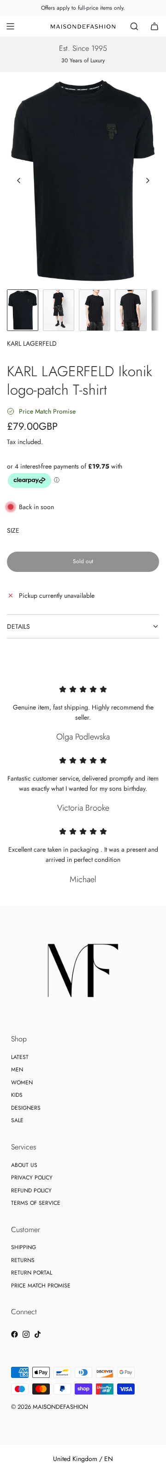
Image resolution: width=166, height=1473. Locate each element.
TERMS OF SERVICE (35, 1203)
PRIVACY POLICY (32, 1177)
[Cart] (154, 26)
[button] (19, 180)
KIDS (17, 1095)
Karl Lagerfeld (32, 343)
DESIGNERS (26, 1108)
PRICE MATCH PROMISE (41, 1285)
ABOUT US (24, 1165)
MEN (17, 1069)
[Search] (134, 26)
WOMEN (22, 1082)
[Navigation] (10, 26)
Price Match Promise (47, 411)
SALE (17, 1120)
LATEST (20, 1057)
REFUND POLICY (31, 1190)
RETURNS (23, 1260)
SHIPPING (23, 1247)
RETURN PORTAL (31, 1273)
